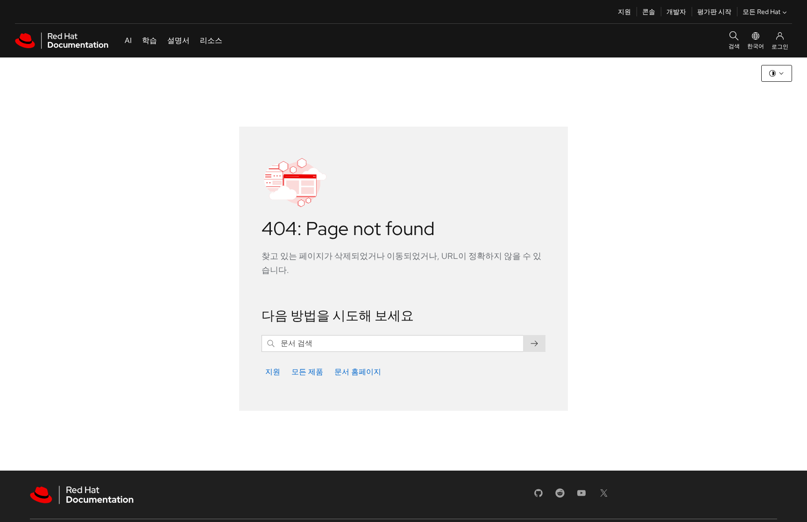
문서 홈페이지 (357, 372)
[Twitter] (603, 496)
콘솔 (648, 11)
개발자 (676, 11)
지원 (624, 11)
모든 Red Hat (761, 11)
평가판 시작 (714, 11)
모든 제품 (307, 372)
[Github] (538, 496)
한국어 (755, 46)
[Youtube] (581, 496)
